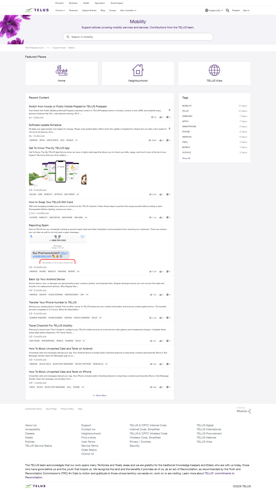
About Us (31, 425)
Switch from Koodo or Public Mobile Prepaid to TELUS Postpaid (68, 106)
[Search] (227, 10)
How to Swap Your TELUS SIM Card (51, 202)
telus (185, 111)
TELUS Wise (204, 441)
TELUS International (209, 429)
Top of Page (51, 409)
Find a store (88, 437)
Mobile (186, 147)
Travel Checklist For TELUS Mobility (50, 325)
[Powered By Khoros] (244, 410)
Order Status (89, 449)
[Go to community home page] (37, 10)
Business (73, 3)
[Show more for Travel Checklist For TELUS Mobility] (84, 340)
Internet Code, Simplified (145, 429)
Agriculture (100, 3)
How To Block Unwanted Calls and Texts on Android (60, 348)
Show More (101, 395)
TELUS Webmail (206, 437)
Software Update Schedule (45, 124)
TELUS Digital (205, 425)
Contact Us (88, 429)
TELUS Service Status (38, 445)
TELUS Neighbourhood (34, 48)
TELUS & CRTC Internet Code (148, 425)
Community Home (33, 409)
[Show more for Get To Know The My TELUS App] (77, 194)
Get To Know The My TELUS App (49, 148)
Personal (59, 3)
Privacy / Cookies (140, 441)
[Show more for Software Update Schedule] (76, 140)
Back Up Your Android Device (47, 279)
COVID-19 (87, 453)
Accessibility (32, 429)
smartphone (189, 126)
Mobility (187, 105)
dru (30, 117)
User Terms (88, 441)
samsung (187, 116)
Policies (29, 441)
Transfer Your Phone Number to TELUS (52, 302)
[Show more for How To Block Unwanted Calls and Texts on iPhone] (83, 387)
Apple (185, 121)
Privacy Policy (67, 409)
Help (80, 409)
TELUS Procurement (209, 433)
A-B (30, 190)
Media (29, 437)
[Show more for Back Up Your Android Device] (87, 294)
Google (186, 152)
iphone (186, 131)
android (186, 137)
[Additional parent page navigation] (48, 48)
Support (86, 425)
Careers (30, 433)
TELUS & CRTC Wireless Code (148, 433)
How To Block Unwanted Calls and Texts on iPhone (60, 371)
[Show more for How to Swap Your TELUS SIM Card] (86, 217)
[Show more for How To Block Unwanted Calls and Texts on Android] (106, 363)
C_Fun (32, 213)
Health (86, 3)
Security (135, 445)
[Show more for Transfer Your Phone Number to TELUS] (100, 317)
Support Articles (59, 48)
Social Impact (117, 3)
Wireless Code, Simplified (145, 437)
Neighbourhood (90, 433)
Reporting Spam (39, 225)
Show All (186, 158)
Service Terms (89, 445)
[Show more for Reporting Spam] (78, 271)
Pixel (185, 142)
